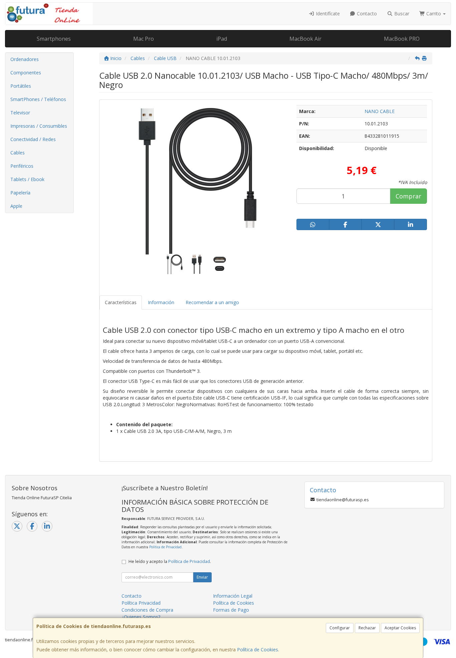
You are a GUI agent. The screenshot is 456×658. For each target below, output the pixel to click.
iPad (221, 38)
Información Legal (232, 596)
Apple (16, 206)
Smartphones (54, 38)
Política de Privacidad (165, 547)
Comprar (408, 196)
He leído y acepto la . (170, 561)
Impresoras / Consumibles (38, 126)
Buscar (401, 13)
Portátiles (20, 86)
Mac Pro (143, 38)
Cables (17, 152)
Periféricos (21, 166)
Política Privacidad (141, 603)
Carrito (433, 13)
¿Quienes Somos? (141, 617)
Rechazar (367, 628)
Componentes (25, 72)
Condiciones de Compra (147, 610)
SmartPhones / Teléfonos (38, 99)
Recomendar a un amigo (212, 302)
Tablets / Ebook (27, 179)
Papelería (20, 192)
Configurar (339, 628)
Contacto (366, 13)
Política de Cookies (257, 649)
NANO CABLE (380, 111)
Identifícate (327, 13)
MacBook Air (305, 38)
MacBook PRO (402, 38)
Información (161, 302)
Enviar (202, 577)
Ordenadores (24, 59)
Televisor (20, 112)
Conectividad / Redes (33, 139)
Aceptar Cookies (400, 628)
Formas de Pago (231, 610)
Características (121, 302)
